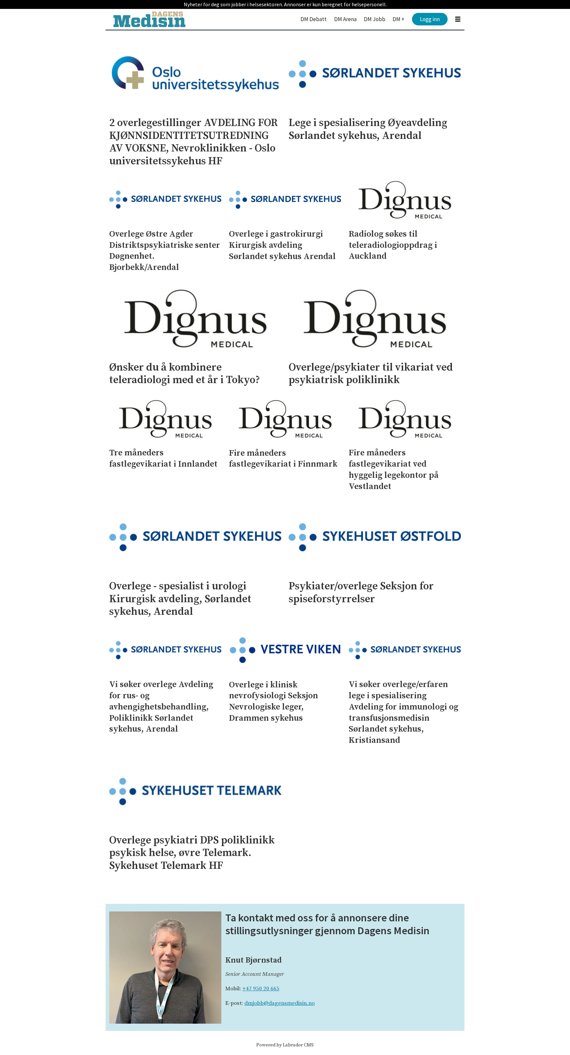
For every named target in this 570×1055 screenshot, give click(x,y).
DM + (398, 19)
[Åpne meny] (457, 19)
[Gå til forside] (149, 19)
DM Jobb (374, 19)
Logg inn (430, 19)
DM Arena (345, 19)
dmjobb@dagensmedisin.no (279, 1003)
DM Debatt (314, 19)
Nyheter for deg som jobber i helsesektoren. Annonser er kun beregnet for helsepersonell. (285, 4)
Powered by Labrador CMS (285, 1045)
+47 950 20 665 (260, 988)
